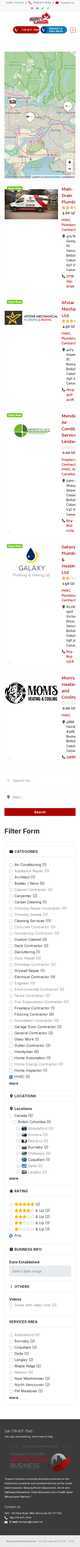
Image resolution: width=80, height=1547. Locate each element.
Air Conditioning (30, 864)
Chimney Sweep (31, 914)
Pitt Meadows (28, 1391)
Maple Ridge (27, 1366)
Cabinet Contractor (33, 889)
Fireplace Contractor (34, 1008)
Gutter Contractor (32, 1045)
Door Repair (27, 958)
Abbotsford (27, 1335)
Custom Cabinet (30, 939)
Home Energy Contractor (38, 1064)
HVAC (22, 1076)
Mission (23, 1372)
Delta (21, 1353)
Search (40, 812)
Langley (23, 1360)
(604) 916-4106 (70, 394)
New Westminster (32, 1378)
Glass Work (26, 1039)
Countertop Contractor (36, 933)
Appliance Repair (31, 871)
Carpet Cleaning (30, 902)
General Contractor (33, 1033)
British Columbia (34, 1122)
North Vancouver (32, 1384)
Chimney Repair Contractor (40, 908)
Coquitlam (25, 1347)
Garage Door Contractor (38, 1027)
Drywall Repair (29, 970)
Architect (24, 877)
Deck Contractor (31, 945)
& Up (42, 1210)
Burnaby (24, 1341)
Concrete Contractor (35, 927)
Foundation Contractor (36, 1020)
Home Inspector (30, 1070)
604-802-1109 (70, 525)
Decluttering (27, 952)
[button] (73, 30)
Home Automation (32, 1058)
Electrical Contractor (34, 977)
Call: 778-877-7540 (18, 1431)
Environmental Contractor (39, 989)
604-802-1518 (70, 656)
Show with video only (35, 1305)
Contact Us (12, 1507)
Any (17, 1235)
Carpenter (25, 896)
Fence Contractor (32, 995)
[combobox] (40, 780)
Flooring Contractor (34, 1014)
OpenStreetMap (52, 177)
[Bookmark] (9, 287)
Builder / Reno (29, 883)
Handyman (26, 1051)
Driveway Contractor (35, 964)
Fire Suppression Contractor (41, 1002)
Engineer (24, 983)
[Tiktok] (42, 8)
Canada (23, 1115)
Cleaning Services (32, 921)
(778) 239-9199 (70, 281)
